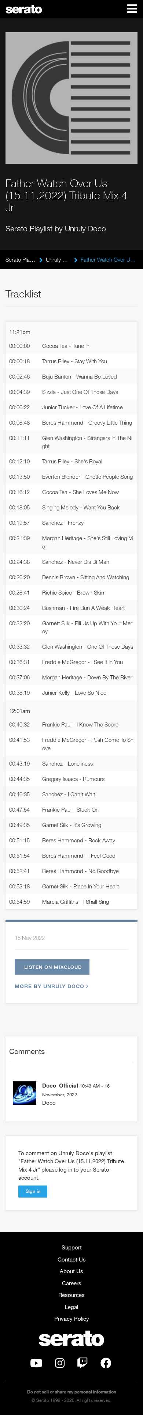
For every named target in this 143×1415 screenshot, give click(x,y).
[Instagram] (60, 1365)
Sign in (33, 1191)
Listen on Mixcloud (53, 967)
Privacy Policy (71, 1318)
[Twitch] (82, 1365)
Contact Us (72, 1259)
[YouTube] (36, 1365)
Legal (71, 1307)
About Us (71, 1271)
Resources (71, 1294)
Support (72, 1247)
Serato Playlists (21, 259)
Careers (71, 1283)
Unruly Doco (58, 259)
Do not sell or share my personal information (71, 1392)
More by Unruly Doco (49, 986)
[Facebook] (105, 1365)
